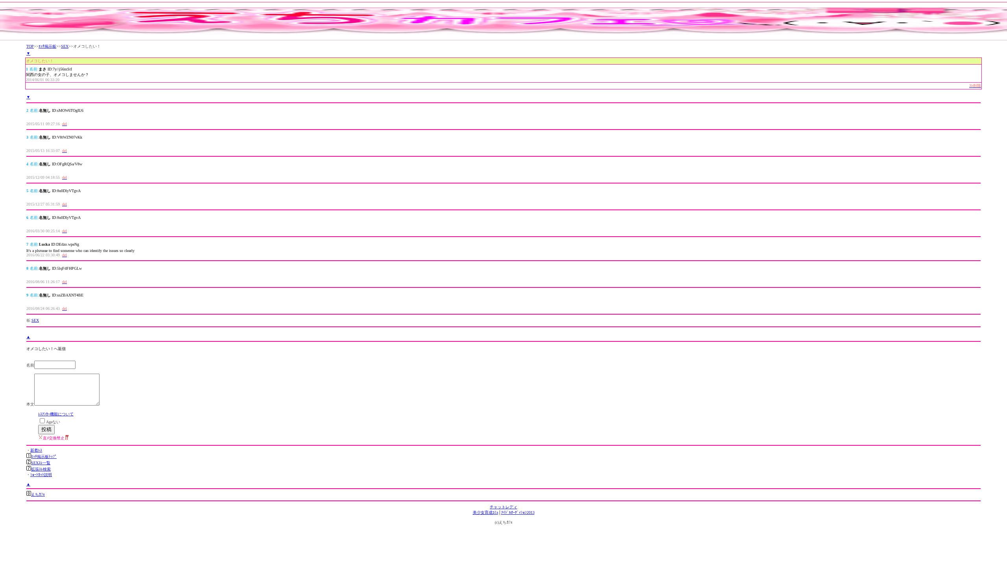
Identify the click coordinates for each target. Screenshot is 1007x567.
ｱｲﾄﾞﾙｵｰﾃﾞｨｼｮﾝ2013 (518, 512)
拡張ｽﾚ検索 (41, 469)
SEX (64, 46)
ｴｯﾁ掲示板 (47, 46)
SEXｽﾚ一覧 (40, 463)
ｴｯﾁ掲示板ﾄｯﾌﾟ (44, 456)
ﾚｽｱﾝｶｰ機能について (56, 414)
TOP (30, 46)
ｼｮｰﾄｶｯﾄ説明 (41, 474)
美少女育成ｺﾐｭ (485, 512)
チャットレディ (503, 507)
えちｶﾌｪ (38, 494)
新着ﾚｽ (36, 450)
